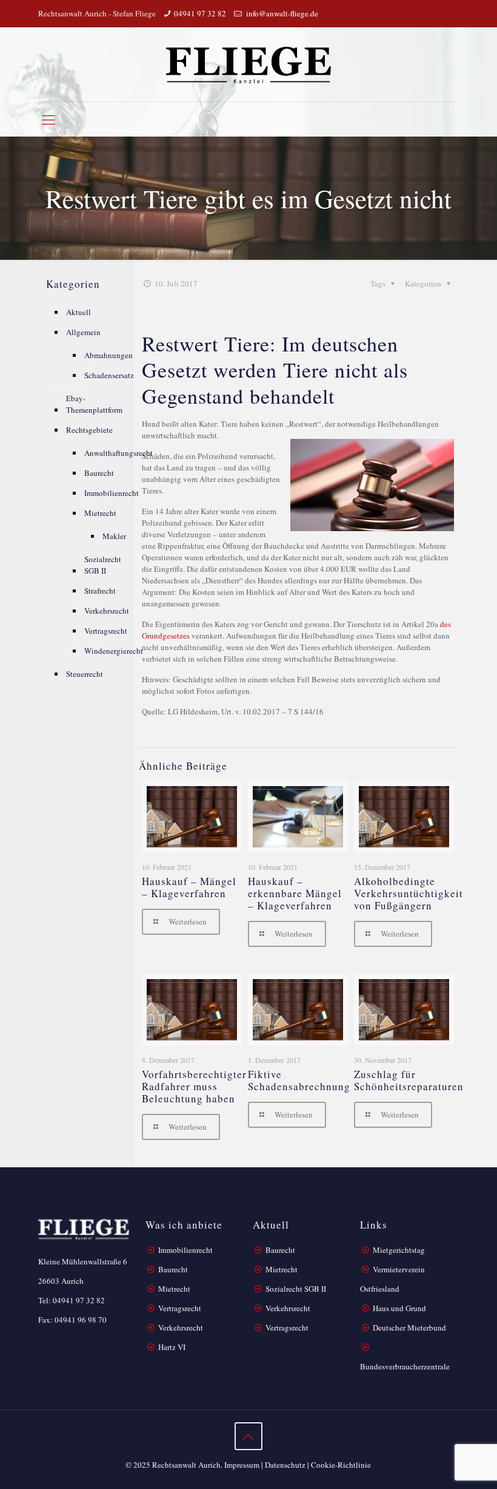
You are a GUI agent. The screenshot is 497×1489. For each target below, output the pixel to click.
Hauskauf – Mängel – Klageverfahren (189, 887)
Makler (114, 536)
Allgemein (83, 332)
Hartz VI (171, 1346)
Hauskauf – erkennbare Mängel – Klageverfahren (295, 893)
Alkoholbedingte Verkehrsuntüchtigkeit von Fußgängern (408, 893)
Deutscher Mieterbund (409, 1327)
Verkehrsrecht (106, 610)
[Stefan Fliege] (249, 64)
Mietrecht (100, 512)
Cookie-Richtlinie (341, 1464)
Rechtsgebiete (89, 429)
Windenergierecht (113, 650)
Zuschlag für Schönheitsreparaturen (409, 1080)
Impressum (241, 1464)
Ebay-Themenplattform (94, 404)
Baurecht (99, 472)
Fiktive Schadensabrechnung (299, 1080)
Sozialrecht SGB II (102, 565)
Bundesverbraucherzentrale (405, 1366)
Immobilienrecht (111, 492)
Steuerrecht (84, 673)
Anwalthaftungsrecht (118, 452)
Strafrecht (100, 590)
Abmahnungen (108, 355)
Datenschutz (285, 1464)
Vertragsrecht (105, 630)
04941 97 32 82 (200, 13)
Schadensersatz (109, 375)
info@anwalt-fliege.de (281, 13)
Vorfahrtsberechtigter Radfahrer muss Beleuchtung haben (194, 1086)
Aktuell (78, 312)
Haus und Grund (399, 1308)
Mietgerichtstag (399, 1249)
